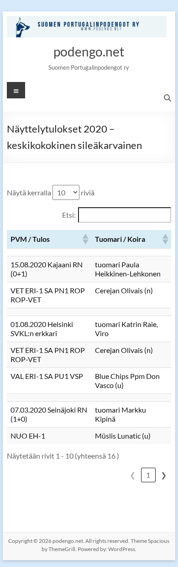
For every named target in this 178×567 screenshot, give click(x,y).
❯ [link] (164, 474)
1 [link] (148, 474)
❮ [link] (133, 474)
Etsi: (69, 214)
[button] (85, 239)
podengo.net (88, 51)
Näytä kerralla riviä (50, 192)
